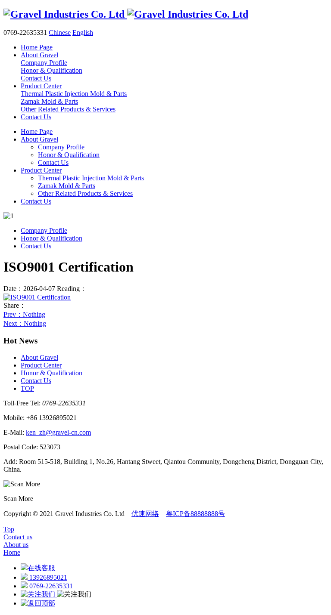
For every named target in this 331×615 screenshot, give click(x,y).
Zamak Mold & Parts (66, 185)
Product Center (41, 170)
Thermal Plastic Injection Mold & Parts (91, 178)
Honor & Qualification (69, 154)
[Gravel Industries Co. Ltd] (125, 14)
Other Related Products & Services (85, 193)
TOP (27, 388)
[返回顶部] (38, 603)
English (82, 32)
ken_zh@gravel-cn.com (58, 432)
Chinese (60, 32)
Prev (24, 314)
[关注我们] (39, 594)
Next (24, 323)
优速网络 (145, 513)
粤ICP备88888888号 (195, 513)
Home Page (37, 131)
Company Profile (61, 147)
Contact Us (53, 162)
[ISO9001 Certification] (37, 297)
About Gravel (39, 139)
